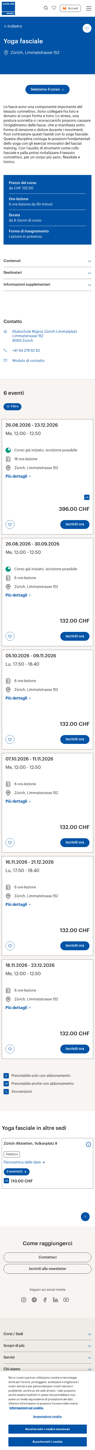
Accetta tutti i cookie (47, 1441)
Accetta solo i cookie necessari (47, 1429)
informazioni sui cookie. (27, 1407)
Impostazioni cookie (47, 1416)
